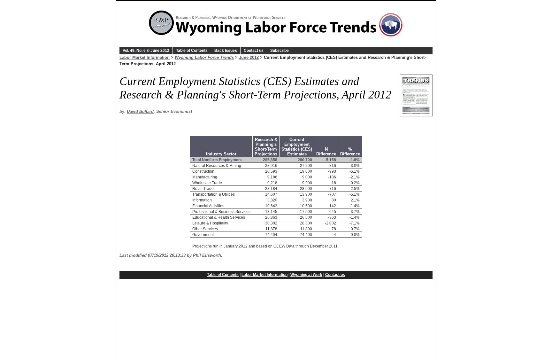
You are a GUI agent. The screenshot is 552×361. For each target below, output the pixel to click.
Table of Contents (192, 50)
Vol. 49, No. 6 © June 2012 (146, 50)
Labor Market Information (144, 57)
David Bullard (140, 111)
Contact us (254, 50)
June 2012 (249, 57)
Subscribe (279, 50)
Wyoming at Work (306, 274)
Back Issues (225, 50)
